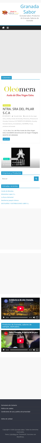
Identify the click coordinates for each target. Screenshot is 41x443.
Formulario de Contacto (9, 405)
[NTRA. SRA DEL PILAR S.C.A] (20, 82)
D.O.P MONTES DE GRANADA (23, 121)
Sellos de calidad (6, 419)
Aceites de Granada (17, 119)
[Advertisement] (20, 51)
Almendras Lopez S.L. (8, 194)
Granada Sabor (29, 9)
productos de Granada (9, 126)
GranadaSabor (17, 124)
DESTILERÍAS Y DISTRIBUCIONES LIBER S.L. (15, 203)
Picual (31, 124)
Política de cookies (7, 408)
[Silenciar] (34, 317)
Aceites (9, 119)
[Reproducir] (4, 317)
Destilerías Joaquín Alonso (10, 200)
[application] (20, 309)
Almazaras (7, 105)
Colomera (11, 121)
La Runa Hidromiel (7, 197)
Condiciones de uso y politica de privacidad (15, 412)
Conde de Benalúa (7, 191)
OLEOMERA (25, 124)
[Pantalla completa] (37, 317)
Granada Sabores (7, 124)
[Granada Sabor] (3, 28)
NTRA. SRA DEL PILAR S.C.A (18, 111)
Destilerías (21, 159)
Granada (34, 121)
